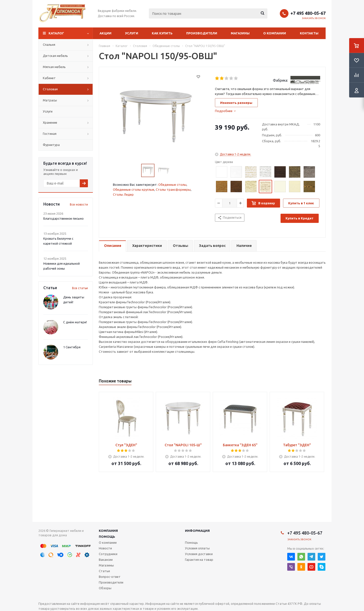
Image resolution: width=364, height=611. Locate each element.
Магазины (240, 33)
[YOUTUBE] (311, 567)
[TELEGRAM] (311, 557)
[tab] (225, 110)
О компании (274, 33)
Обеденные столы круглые (133, 189)
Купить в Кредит (299, 218)
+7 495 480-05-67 (308, 13)
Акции (105, 33)
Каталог (56, 33)
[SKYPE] (321, 567)
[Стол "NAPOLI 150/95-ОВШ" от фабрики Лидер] (156, 116)
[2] (222, 78)
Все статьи (80, 288)
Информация (197, 530)
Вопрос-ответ (110, 576)
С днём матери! (75, 322)
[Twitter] (321, 557)
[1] (217, 78)
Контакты (309, 33)
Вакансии (106, 559)
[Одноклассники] (301, 567)
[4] (231, 78)
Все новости (79, 204)
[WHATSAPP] (301, 557)
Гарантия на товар (199, 559)
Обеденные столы (172, 184)
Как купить (162, 33)
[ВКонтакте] (291, 557)
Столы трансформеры (173, 189)
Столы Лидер (123, 194)
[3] (226, 78)
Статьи (104, 571)
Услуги (131, 33)
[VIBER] (291, 567)
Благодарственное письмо (63, 218)
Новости (105, 548)
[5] (236, 78)
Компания (108, 530)
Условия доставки (199, 554)
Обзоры (105, 588)
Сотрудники (108, 554)
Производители (201, 33)
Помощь (107, 536)
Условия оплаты (197, 548)
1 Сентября (71, 347)
